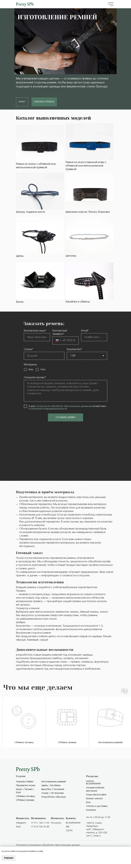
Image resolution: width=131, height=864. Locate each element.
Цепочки (71, 256)
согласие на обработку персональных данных (62, 406)
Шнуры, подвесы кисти (30, 212)
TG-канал (56, 823)
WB (67, 827)
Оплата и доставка (97, 806)
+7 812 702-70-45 (40, 827)
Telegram (21, 823)
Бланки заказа (94, 798)
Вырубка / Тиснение (52, 789)
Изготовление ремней (53, 782)
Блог (88, 802)
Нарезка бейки (25, 782)
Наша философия (96, 795)
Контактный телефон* (59, 332)
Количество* (74, 349)
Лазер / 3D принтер (52, 793)
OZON (69, 830)
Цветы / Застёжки (51, 785)
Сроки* (28, 349)
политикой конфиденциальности (49, 409)
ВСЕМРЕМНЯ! (73, 823)
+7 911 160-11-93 (40, 823)
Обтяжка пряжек (25, 800)
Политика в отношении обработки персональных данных (48, 845)
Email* (85, 330)
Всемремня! (93, 784)
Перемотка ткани (25, 785)
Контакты (91, 810)
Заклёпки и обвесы (78, 301)
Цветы (19, 256)
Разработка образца (53, 797)
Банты (19, 302)
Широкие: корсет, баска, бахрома (88, 212)
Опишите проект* (35, 377)
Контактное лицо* (35, 330)
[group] (24, 722)
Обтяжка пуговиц (25, 796)
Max (18, 827)
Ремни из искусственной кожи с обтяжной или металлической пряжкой (86, 166)
